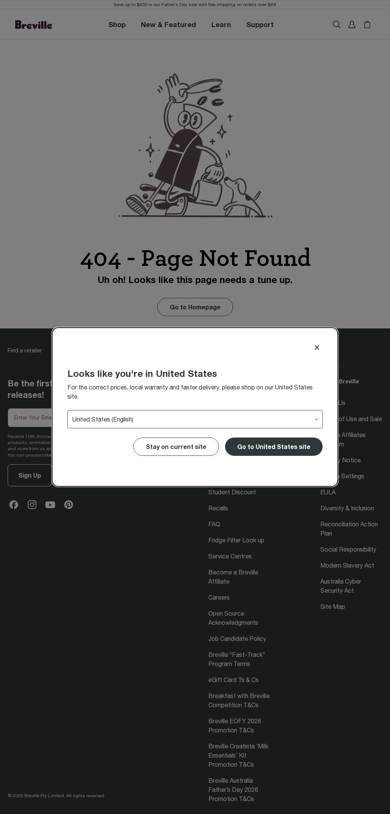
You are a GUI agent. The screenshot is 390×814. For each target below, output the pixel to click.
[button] (274, 447)
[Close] (317, 347)
